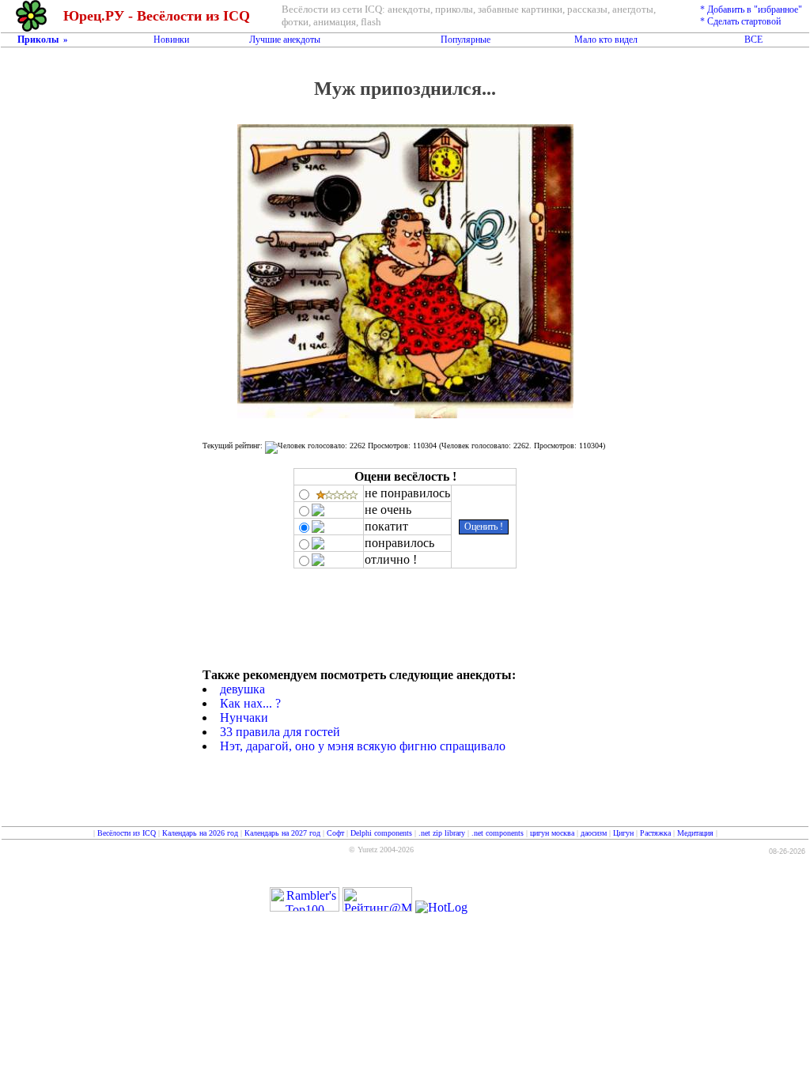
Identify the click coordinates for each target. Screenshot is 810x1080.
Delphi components (381, 833)
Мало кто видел (606, 39)
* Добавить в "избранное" (751, 9)
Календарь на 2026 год (200, 833)
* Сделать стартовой (740, 21)
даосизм (594, 833)
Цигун (623, 833)
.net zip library (441, 833)
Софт (335, 833)
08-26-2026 (787, 851)
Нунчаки (244, 717)
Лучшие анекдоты (284, 39)
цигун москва (552, 833)
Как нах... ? (250, 703)
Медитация (695, 833)
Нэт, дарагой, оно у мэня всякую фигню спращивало (362, 746)
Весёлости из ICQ (126, 833)
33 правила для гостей (280, 731)
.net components (497, 833)
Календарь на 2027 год (282, 833)
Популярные (465, 39)
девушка (242, 689)
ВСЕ (753, 39)
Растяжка (655, 833)
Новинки (171, 39)
